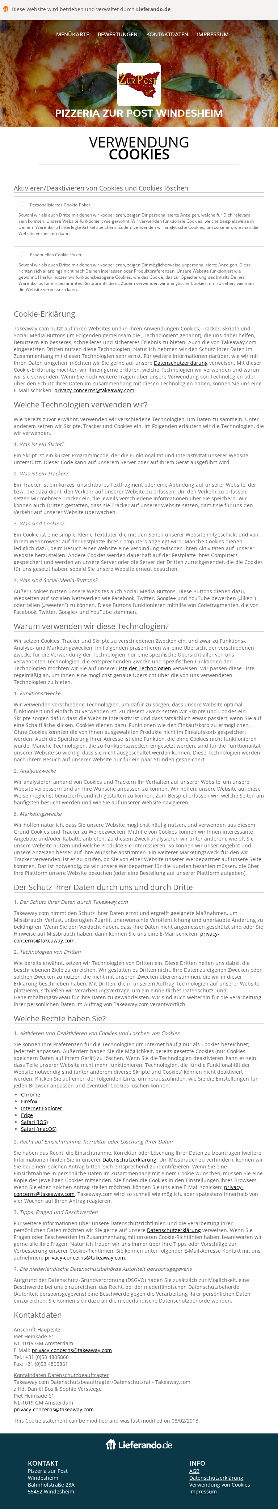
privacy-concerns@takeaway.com (94, 390)
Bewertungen (118, 34)
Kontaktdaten (167, 34)
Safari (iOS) (34, 1122)
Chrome (30, 1094)
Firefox (29, 1101)
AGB (194, 1470)
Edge (27, 1115)
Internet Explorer (41, 1108)
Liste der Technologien (143, 668)
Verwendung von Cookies (219, 1484)
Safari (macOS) (38, 1128)
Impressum (213, 34)
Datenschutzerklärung (181, 362)
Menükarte (72, 34)
